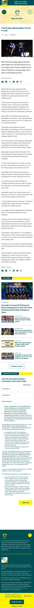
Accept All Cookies (17, 602)
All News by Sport (17, 366)
